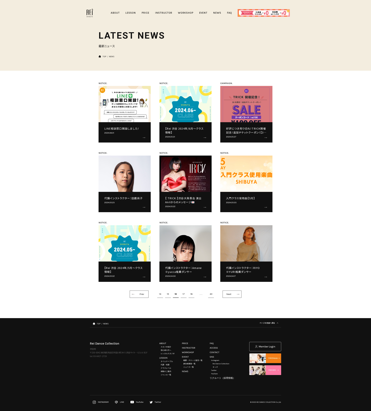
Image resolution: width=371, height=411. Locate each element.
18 (191, 294)
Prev (142, 294)
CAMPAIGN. (226, 83)
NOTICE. (103, 83)
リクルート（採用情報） (222, 378)
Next (228, 294)
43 (211, 294)
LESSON (163, 357)
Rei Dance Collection (221, 364)
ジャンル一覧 (166, 375)
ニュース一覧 (188, 367)
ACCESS (214, 347)
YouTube (214, 374)
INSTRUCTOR (188, 347)
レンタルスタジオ (168, 354)
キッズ (215, 367)
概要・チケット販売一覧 (192, 360)
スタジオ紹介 (166, 347)
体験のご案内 (166, 371)
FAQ (212, 343)
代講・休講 (165, 365)
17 (183, 294)
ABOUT (162, 343)
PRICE (185, 343)
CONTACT (214, 352)
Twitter (214, 370)
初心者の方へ (166, 350)
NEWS (185, 371)
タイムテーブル (167, 361)
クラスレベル (166, 368)
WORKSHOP (188, 352)
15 (168, 294)
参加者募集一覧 (189, 364)
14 (160, 294)
